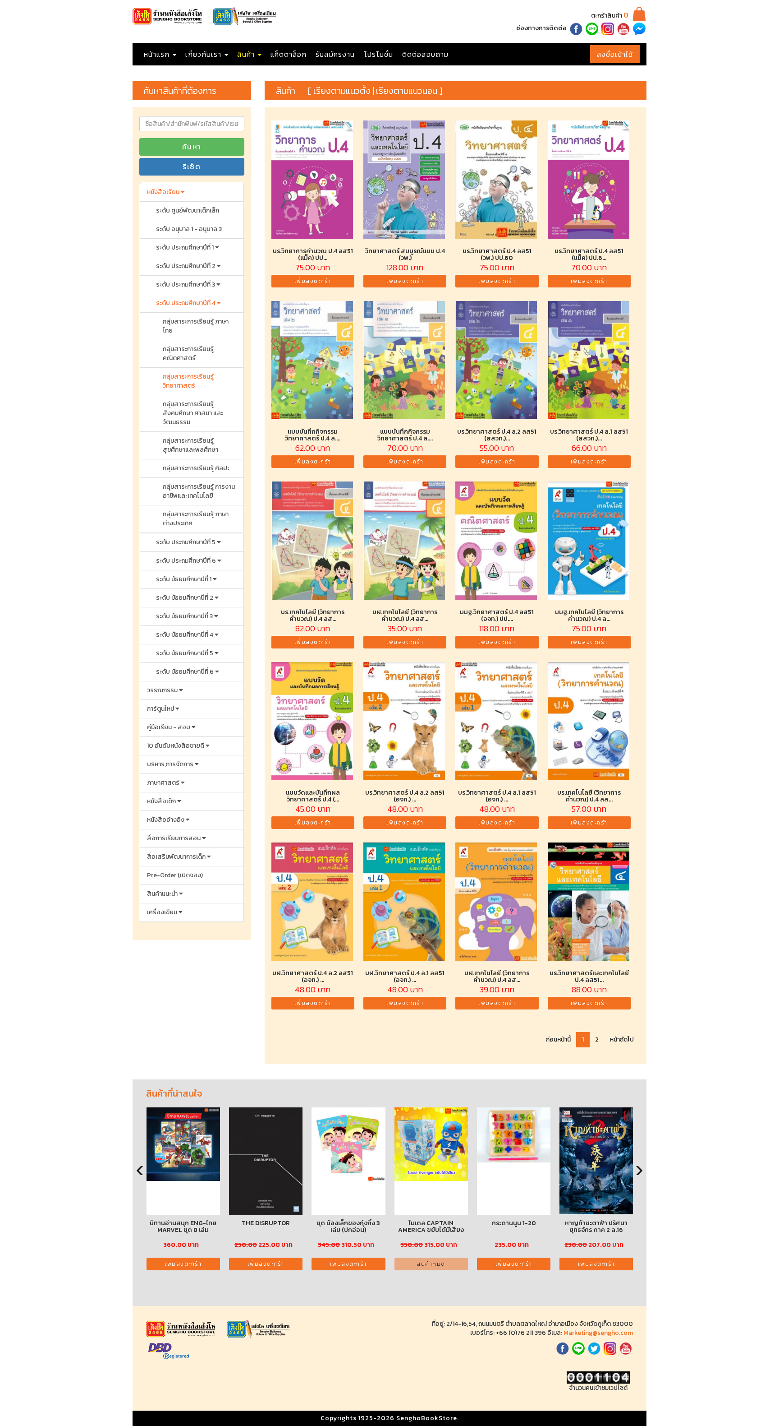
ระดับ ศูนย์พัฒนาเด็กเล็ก (187, 210)
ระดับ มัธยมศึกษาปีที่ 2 (185, 597)
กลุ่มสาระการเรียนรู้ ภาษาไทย (196, 326)
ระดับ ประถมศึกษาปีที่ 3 (186, 284)
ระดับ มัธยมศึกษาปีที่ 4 (185, 634)
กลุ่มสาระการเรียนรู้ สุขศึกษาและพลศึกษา (190, 445)
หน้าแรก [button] (158, 54)
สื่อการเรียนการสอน (174, 838)
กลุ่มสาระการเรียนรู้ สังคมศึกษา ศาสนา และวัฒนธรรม (193, 413)
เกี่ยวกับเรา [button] (204, 54)
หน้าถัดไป (622, 1039)
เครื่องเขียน (163, 912)
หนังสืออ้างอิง (166, 819)
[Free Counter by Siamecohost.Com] (598, 1377)
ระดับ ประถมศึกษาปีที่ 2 (186, 266)
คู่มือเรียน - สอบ (169, 727)
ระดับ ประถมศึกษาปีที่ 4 (186, 303)
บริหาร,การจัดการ (171, 764)
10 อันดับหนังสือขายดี (176, 745)
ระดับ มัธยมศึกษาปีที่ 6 (185, 671)
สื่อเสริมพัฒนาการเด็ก (177, 856)
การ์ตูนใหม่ (161, 708)
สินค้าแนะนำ (163, 893)
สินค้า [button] (247, 54)
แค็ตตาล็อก (288, 54)
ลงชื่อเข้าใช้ (615, 54)
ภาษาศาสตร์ (164, 782)
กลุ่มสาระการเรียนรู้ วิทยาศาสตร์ (188, 381)
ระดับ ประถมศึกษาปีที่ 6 (186, 560)
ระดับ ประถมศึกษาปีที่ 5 (186, 542)
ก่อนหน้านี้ (558, 1039)
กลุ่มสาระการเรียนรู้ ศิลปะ (196, 468)
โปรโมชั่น (378, 54)
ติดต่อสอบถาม (425, 54)
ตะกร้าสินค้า (609, 15)
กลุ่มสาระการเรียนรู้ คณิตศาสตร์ (188, 353)
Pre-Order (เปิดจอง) (175, 875)
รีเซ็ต (192, 166)
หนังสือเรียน (164, 192)
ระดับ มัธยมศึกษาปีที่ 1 (184, 579)
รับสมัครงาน (335, 54)
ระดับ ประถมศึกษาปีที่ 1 (185, 247)
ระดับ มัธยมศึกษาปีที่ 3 (185, 616)
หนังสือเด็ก (162, 801)
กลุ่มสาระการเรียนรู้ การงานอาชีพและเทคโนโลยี (199, 491)
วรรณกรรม (163, 690)
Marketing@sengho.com (598, 1333)
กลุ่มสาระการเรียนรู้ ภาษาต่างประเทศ (196, 518)
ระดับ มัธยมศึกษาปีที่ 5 (185, 653)
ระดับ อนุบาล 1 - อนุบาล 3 (189, 229)
